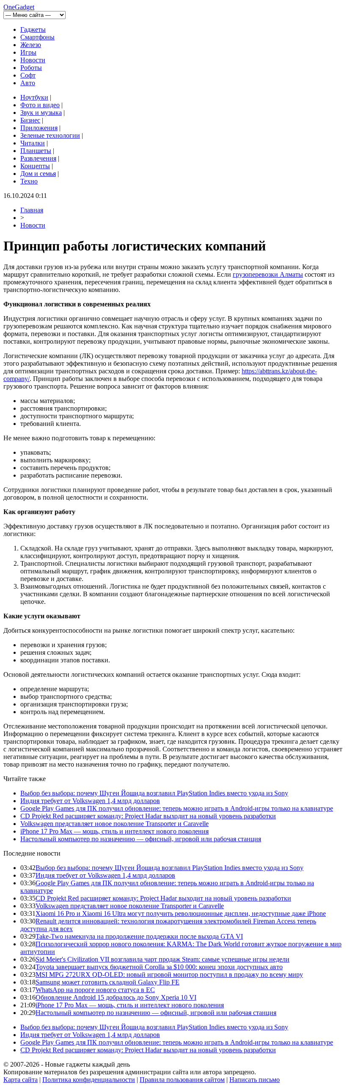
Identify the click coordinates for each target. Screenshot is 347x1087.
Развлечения (38, 158)
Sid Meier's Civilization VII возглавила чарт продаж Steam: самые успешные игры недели (162, 959)
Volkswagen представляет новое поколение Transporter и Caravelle (114, 823)
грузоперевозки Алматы (268, 274)
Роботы (31, 67)
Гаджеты (33, 29)
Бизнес (30, 120)
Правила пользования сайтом (182, 1079)
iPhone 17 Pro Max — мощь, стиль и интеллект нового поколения (114, 831)
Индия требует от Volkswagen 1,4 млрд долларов (90, 800)
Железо (30, 44)
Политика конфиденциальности (88, 1079)
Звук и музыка (41, 112)
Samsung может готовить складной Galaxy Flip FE (107, 982)
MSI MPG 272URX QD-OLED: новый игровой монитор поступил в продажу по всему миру (169, 974)
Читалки (32, 143)
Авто (27, 82)
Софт (28, 75)
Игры (28, 52)
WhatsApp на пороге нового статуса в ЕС (95, 989)
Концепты (35, 166)
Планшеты (35, 150)
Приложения (39, 127)
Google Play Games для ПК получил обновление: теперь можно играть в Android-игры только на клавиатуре (176, 808)
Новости (32, 60)
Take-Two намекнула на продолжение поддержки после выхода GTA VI (139, 936)
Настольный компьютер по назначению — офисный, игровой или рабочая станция (140, 838)
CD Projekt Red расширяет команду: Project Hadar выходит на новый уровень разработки (148, 816)
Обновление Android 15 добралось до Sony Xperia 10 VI (116, 997)
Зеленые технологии (50, 135)
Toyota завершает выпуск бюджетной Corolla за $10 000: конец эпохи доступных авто (159, 966)
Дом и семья (38, 173)
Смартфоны (37, 37)
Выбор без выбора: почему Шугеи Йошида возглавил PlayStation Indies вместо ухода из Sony (154, 793)
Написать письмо (254, 1079)
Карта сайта (20, 1079)
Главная (31, 210)
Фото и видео (40, 104)
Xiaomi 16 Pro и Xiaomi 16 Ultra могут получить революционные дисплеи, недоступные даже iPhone (181, 913)
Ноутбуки (34, 97)
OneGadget (18, 7)
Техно (29, 181)
